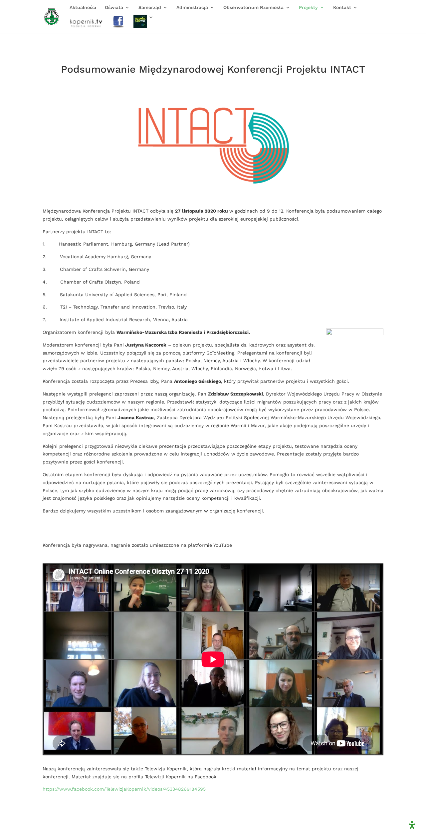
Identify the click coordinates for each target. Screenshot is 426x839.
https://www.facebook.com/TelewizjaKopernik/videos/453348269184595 (124, 789)
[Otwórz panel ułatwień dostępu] (412, 825)
